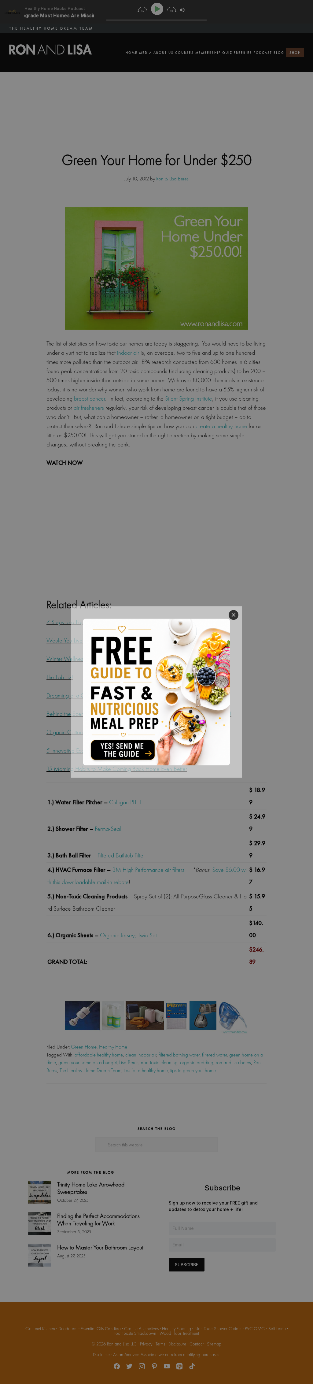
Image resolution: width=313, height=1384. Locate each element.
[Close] (233, 615)
